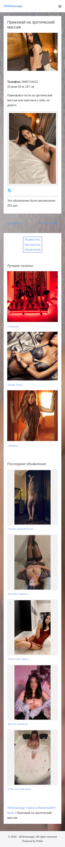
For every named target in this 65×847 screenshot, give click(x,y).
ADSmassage (13, 6)
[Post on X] (9, 190)
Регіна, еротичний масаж (19, 789)
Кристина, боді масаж (18, 724)
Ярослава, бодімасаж (18, 594)
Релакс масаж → (50, 223)
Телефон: (14, 81)
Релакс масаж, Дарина (18, 659)
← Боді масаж (13, 223)
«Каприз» (12, 445)
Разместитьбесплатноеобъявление (32, 244)
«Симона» (13, 326)
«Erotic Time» (15, 385)
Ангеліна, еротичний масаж (20, 529)
